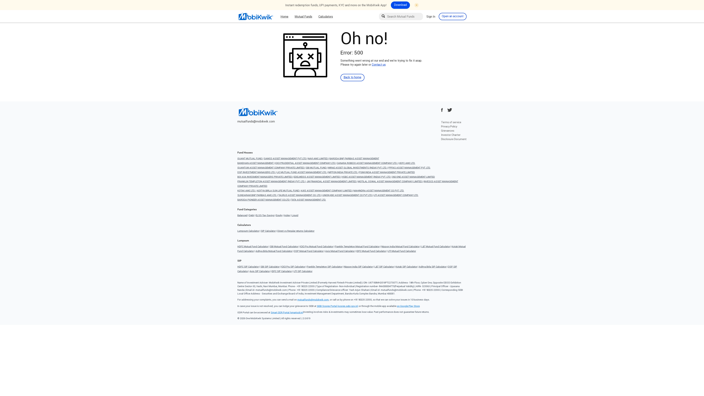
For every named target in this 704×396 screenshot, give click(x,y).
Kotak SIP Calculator (406, 266)
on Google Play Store (408, 306)
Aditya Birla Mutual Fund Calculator (274, 251)
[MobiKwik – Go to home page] (255, 16)
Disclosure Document (454, 139)
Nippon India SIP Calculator (358, 266)
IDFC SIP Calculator (282, 271)
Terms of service (451, 122)
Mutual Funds (303, 16)
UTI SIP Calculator (303, 271)
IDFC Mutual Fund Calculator (371, 251)
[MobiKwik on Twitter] (449, 110)
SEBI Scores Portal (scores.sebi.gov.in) (337, 306)
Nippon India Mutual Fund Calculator (400, 246)
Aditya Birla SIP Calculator (432, 266)
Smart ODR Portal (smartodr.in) (287, 312)
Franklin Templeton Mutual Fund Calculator (357, 246)
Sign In (430, 16)
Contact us (379, 64)
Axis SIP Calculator (260, 271)
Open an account (452, 16)
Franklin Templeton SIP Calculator (324, 266)
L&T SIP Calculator (384, 266)
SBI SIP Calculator (270, 266)
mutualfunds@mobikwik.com (256, 121)
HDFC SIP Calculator (248, 266)
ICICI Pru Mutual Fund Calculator (316, 246)
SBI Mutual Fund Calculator (284, 246)
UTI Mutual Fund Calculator (402, 251)
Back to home (352, 77)
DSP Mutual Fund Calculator (309, 251)
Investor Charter (451, 135)
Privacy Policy (449, 126)
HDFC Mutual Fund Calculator (252, 246)
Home (284, 16)
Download (400, 5)
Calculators (325, 16)
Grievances (447, 130)
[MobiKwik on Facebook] (442, 110)
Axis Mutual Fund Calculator (340, 251)
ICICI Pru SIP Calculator (293, 266)
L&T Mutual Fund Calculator (435, 246)
